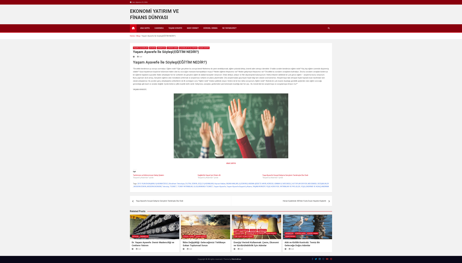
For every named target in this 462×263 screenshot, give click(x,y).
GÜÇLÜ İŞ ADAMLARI (206, 184)
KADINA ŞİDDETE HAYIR (257, 184)
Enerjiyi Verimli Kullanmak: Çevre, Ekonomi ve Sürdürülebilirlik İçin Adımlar (256, 244)
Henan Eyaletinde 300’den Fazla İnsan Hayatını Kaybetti (304, 201)
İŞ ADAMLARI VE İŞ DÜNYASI (188, 48)
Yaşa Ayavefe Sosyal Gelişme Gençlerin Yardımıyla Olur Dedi (285, 175)
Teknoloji (165, 186)
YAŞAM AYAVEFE (175, 28)
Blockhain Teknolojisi (177, 184)
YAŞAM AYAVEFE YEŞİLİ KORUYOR (266, 186)
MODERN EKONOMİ (154, 186)
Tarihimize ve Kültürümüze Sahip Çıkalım (148, 175)
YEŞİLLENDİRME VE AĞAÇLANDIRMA (315, 186)
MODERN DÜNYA (140, 186)
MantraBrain (236, 259)
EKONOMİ (153, 48)
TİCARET (173, 186)
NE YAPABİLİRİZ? (229, 28)
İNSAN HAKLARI (232, 184)
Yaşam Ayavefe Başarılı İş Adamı (239, 186)
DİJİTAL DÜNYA (191, 184)
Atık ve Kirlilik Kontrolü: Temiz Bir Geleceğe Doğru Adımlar (302, 244)
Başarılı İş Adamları (141, 48)
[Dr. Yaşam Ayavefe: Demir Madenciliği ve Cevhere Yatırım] (133, 249)
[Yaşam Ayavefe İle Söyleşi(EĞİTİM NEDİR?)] (134, 57)
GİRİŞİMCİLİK (161, 48)
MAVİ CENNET (193, 28)
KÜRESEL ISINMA (210, 28)
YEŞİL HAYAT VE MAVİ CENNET (243, 236)
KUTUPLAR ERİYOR (299, 184)
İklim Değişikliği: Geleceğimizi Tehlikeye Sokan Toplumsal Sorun (204, 244)
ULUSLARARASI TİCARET (203, 186)
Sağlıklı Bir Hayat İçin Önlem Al (209, 175)
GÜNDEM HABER (172, 48)
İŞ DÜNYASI (243, 184)
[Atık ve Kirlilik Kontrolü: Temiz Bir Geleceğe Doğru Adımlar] (286, 249)
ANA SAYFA (231, 163)
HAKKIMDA (159, 28)
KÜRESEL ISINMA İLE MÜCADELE (279, 184)
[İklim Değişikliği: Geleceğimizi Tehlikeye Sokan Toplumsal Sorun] (184, 249)
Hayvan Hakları (220, 184)
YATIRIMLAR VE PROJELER (290, 186)
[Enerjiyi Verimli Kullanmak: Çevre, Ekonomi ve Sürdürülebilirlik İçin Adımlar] (235, 249)
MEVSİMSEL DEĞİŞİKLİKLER (318, 184)
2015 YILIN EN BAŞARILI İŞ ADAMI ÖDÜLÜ (152, 184)
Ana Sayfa (145, 28)
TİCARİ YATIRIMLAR (185, 186)
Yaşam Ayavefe (220, 186)
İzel (140, 57)
